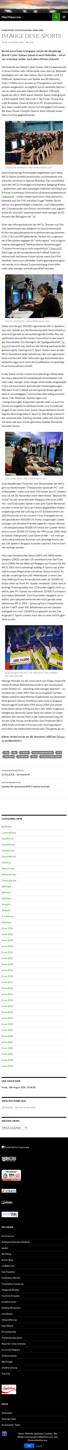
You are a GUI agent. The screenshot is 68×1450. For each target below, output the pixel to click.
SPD (59, 752)
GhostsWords (9, 856)
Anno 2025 (7, 934)
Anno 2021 (7, 958)
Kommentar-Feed (11, 1424)
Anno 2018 (7, 976)
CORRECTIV (8, 1265)
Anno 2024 (7, 940)
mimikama (7, 1313)
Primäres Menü (64, 17)
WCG (34, 756)
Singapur (9, 756)
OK (29, 1446)
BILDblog (6, 1253)
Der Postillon (8, 1271)
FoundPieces (8, 844)
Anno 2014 (7, 1000)
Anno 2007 (7, 1042)
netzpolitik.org (9, 1319)
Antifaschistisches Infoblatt (16, 1241)
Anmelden (7, 1412)
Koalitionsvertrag (43, 752)
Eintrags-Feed (9, 1418)
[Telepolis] (7, 196)
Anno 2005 (38, 30)
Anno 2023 (7, 946)
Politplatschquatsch (12, 1337)
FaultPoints (8, 838)
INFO (39, 1446)
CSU (14, 752)
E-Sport (25, 752)
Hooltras (6, 862)
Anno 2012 (7, 1012)
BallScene (7, 826)
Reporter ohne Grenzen (14, 1343)
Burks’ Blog (7, 1259)
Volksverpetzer (9, 1355)
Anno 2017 (7, 982)
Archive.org (8, 1235)
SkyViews (6, 898)
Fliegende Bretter (10, 1289)
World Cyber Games (51, 756)
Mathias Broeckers (11, 1307)
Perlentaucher (9, 1331)
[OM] (30, 42)
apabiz (5, 1247)
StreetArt (6, 904)
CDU (6, 752)
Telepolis (22, 756)
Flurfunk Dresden (11, 1295)
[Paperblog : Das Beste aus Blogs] (10, 1214)
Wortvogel (7, 1361)
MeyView (6, 922)
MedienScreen (9, 874)
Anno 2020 (7, 964)
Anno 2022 (7, 952)
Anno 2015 (7, 994)
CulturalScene (9, 832)
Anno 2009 (7, 1030)
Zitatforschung (9, 1367)
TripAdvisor (8, 916)
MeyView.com (11, 17)
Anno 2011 (7, 1018)
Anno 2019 (7, 970)
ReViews (6, 892)
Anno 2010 (7, 1024)
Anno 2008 (7, 1036)
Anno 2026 (7, 928)
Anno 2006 (7, 1048)
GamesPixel (8, 30)
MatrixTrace (8, 868)
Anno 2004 (7, 1060)
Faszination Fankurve (12, 1283)
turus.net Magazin (11, 1349)
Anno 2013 (7, 1006)
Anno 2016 (7, 988)
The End (6, 1373)
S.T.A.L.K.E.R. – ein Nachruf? (16, 772)
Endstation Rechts (11, 1277)
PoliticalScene (23, 30)
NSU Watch (7, 1325)
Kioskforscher (9, 1301)
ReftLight (6, 886)
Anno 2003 (7, 1066)
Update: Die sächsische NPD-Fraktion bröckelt (26, 784)
